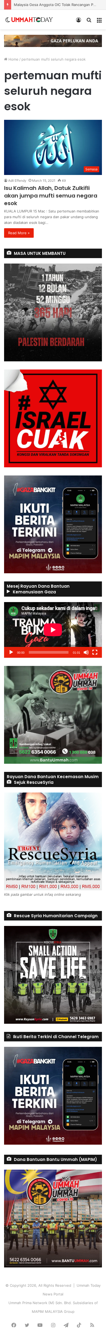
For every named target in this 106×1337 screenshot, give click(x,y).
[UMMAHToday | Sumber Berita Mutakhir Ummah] (32, 20)
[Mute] (86, 652)
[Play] (11, 652)
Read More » (19, 233)
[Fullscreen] (95, 652)
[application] (53, 630)
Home (12, 59)
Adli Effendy (17, 181)
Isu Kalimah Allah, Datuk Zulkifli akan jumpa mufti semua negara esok (50, 195)
